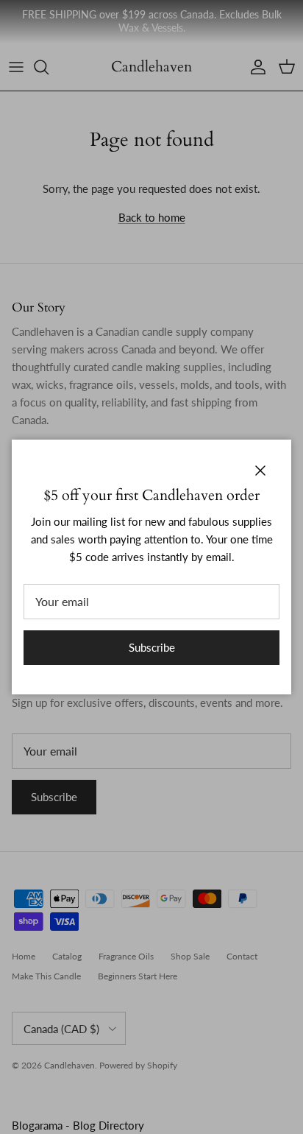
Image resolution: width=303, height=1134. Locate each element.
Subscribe (152, 647)
